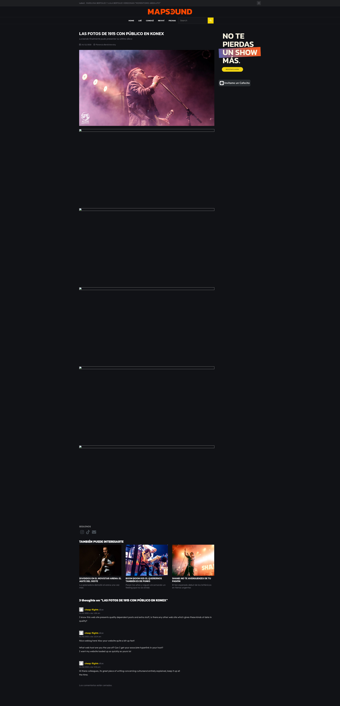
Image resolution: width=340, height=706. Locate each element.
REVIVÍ (161, 20)
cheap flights (91, 609)
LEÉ (140, 20)
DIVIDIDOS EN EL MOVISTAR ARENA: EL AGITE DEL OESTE (100, 580)
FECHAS (172, 20)
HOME (131, 20)
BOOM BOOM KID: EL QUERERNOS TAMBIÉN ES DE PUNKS (144, 580)
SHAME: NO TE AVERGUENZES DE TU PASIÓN (191, 580)
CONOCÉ (150, 20)
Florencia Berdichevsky (106, 44)
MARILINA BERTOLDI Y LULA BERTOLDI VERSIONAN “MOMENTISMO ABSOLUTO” (123, 3)
